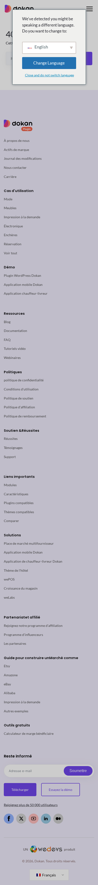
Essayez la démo (60, 790)
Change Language (49, 62)
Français (48, 875)
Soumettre (78, 771)
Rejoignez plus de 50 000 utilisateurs (31, 805)
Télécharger (20, 790)
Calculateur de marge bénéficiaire (29, 733)
